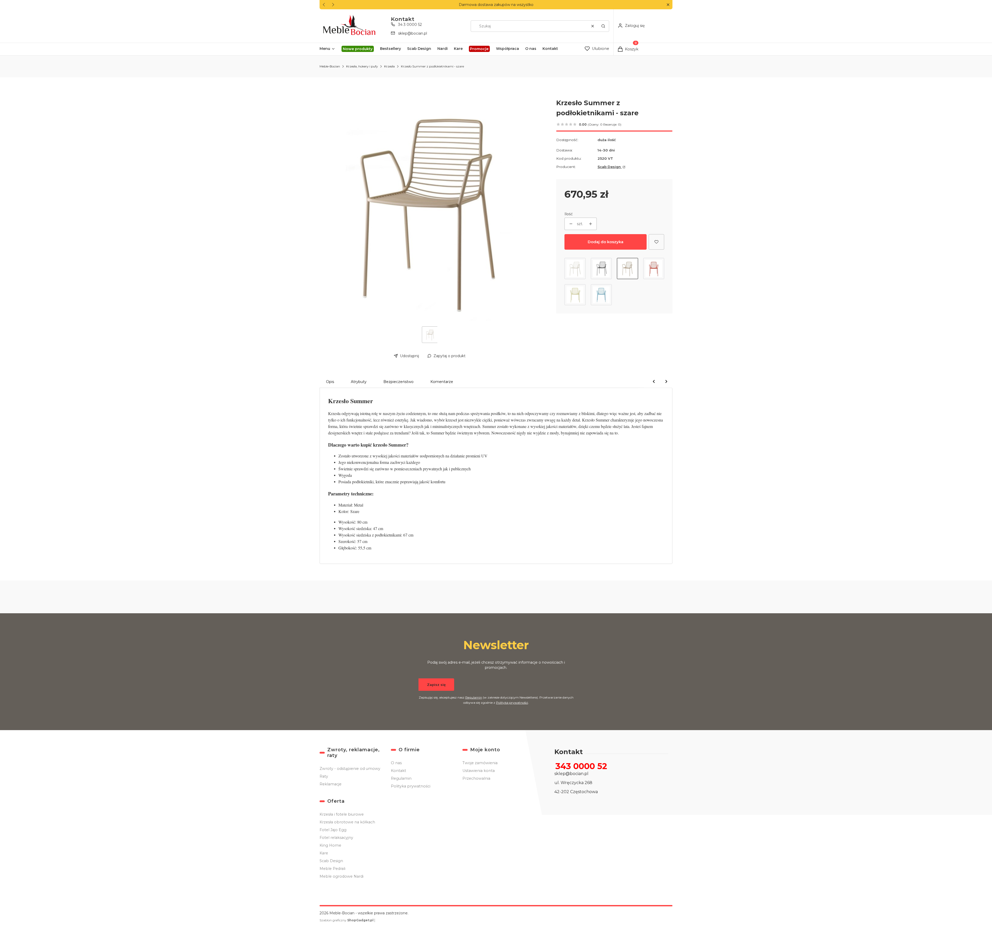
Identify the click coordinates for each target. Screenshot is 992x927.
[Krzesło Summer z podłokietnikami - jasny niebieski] (601, 294)
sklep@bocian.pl (412, 33)
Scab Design (610, 167)
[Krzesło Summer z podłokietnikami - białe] (575, 268)
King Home (330, 845)
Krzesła (389, 66)
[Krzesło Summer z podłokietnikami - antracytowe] (601, 268)
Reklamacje (331, 784)
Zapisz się (436, 685)
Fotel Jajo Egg (333, 830)
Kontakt (398, 770)
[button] (668, 5)
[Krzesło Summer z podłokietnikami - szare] (627, 268)
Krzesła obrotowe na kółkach (347, 822)
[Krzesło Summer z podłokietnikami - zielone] (575, 294)
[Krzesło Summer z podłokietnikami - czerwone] (653, 268)
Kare (324, 853)
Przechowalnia (476, 778)
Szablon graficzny (347, 920)
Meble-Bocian (330, 66)
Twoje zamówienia (480, 763)
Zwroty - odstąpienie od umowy (350, 768)
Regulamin (473, 697)
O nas (396, 763)
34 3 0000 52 (410, 24)
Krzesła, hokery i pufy (362, 66)
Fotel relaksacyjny (336, 837)
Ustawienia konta (478, 770)
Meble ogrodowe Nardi (341, 876)
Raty (324, 776)
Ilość (568, 214)
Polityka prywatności (410, 786)
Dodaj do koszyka (605, 241)
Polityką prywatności (512, 702)
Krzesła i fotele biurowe (342, 814)
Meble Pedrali (332, 868)
